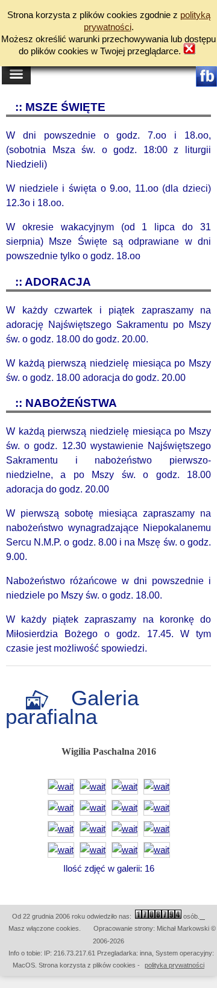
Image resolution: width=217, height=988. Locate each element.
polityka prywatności (174, 965)
